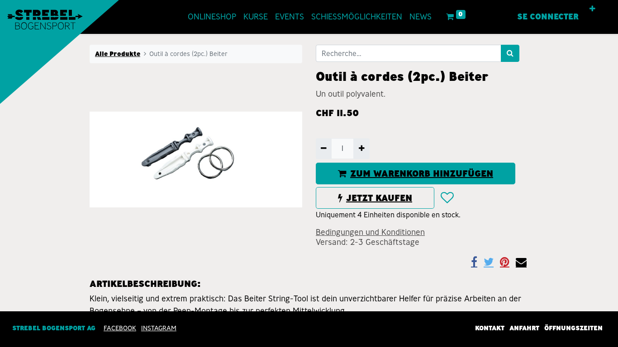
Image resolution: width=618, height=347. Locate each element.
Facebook (120, 328)
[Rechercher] (510, 53)
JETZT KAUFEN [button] (379, 197)
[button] (592, 9)
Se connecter (548, 17)
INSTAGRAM (158, 328)
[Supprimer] (324, 148)
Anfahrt (524, 328)
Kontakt (489, 328)
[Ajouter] (361, 148)
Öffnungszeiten (573, 328)
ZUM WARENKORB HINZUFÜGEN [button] (421, 173)
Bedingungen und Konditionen (370, 232)
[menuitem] (212, 17)
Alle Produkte (117, 54)
